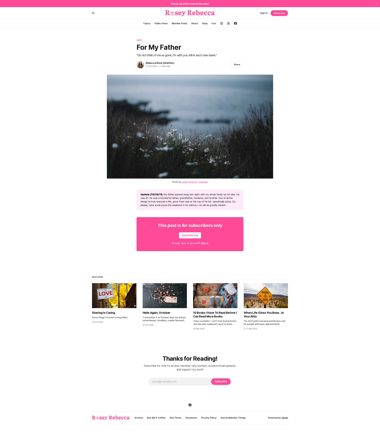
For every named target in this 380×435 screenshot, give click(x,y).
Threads (228, 23)
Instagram (221, 23)
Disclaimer (191, 417)
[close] (376, 3)
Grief (139, 40)
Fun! (214, 23)
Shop (205, 23)
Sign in (264, 13)
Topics (146, 23)
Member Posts (179, 23)
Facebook (235, 23)
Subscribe (279, 13)
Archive (138, 417)
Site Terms (175, 417)
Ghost (284, 417)
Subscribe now (190, 235)
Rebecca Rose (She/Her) (160, 62)
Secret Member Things (233, 417)
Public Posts (161, 23)
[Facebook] (190, 405)
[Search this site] (93, 13)
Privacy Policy (209, 417)
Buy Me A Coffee (156, 417)
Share (237, 64)
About (194, 23)
